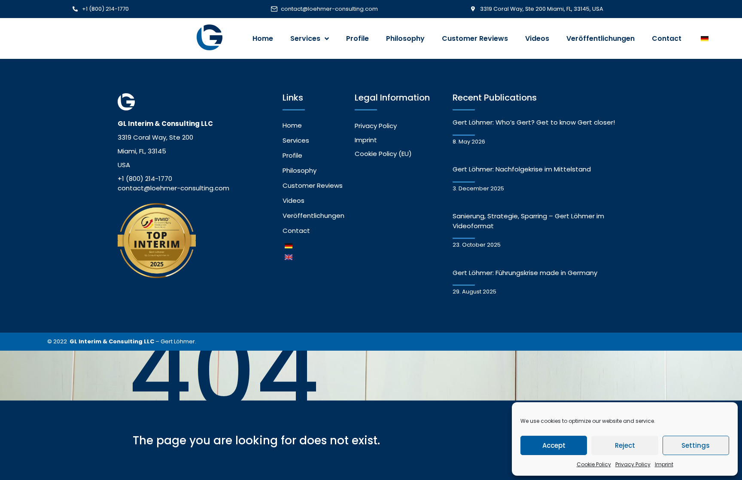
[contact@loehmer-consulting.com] (274, 9)
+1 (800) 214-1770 (105, 9)
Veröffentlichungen (600, 38)
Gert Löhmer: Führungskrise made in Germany (525, 272)
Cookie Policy (594, 464)
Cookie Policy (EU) (383, 153)
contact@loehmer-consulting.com (329, 9)
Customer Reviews (475, 38)
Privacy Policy (633, 464)
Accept (554, 445)
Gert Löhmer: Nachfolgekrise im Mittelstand (522, 169)
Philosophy (405, 38)
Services (305, 38)
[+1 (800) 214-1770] (75, 9)
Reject (625, 445)
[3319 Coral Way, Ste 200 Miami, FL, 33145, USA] (473, 9)
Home (262, 38)
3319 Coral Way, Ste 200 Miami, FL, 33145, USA (541, 9)
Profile (357, 38)
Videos (537, 38)
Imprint (664, 464)
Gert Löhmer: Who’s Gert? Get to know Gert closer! (534, 122)
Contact (666, 38)
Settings (695, 445)
